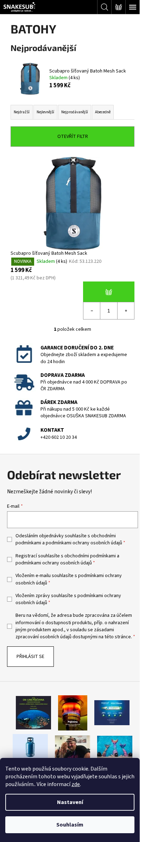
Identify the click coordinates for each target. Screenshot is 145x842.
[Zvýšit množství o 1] (125, 310)
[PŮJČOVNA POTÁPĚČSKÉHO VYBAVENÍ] (33, 712)
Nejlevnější (45, 112)
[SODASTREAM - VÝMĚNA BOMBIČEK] (112, 712)
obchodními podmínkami (90, 555)
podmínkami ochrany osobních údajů (84, 542)
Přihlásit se (30, 656)
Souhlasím (69, 825)
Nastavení (70, 802)
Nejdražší (22, 112)
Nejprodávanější (74, 112)
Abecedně (103, 112)
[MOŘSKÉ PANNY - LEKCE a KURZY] (114, 747)
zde (75, 784)
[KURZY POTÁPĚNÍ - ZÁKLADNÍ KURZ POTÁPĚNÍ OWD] (72, 747)
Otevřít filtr (72, 136)
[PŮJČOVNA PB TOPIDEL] (72, 712)
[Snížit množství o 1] (91, 310)
